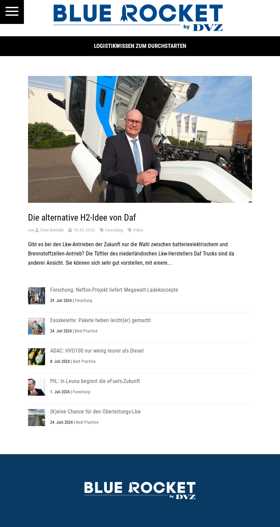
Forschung (114, 230)
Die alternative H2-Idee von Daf (82, 217)
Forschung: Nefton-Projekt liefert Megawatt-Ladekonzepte (114, 290)
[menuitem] (12, 12)
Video (138, 230)
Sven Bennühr (52, 230)
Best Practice (86, 331)
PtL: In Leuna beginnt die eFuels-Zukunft (95, 381)
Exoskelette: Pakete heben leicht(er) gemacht (100, 320)
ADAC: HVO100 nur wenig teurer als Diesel (97, 350)
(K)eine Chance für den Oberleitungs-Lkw (95, 411)
